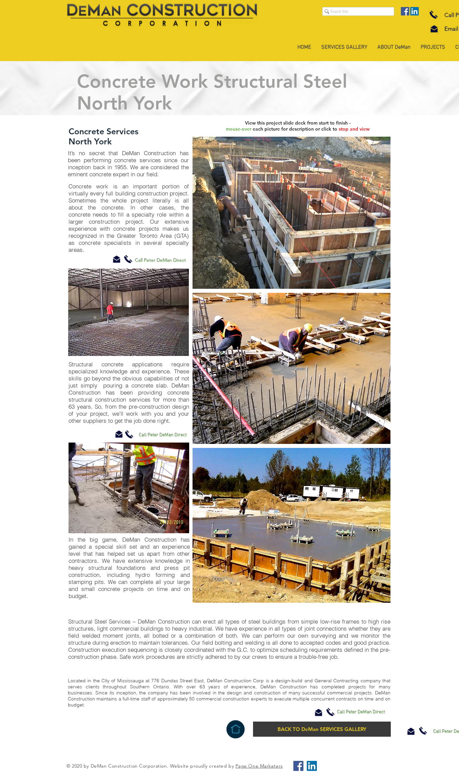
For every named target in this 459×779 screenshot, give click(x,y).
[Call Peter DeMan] (434, 14)
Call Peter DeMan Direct (160, 260)
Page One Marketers (259, 766)
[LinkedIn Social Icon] (414, 11)
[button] (291, 213)
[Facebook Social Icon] (405, 11)
